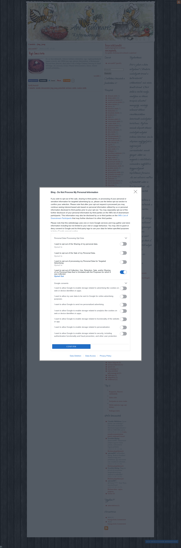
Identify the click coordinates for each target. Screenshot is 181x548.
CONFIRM (71, 347)
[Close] (136, 192)
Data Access (90, 356)
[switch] (123, 244)
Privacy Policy (105, 356)
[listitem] (90, 238)
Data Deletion (75, 356)
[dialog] (90, 274)
